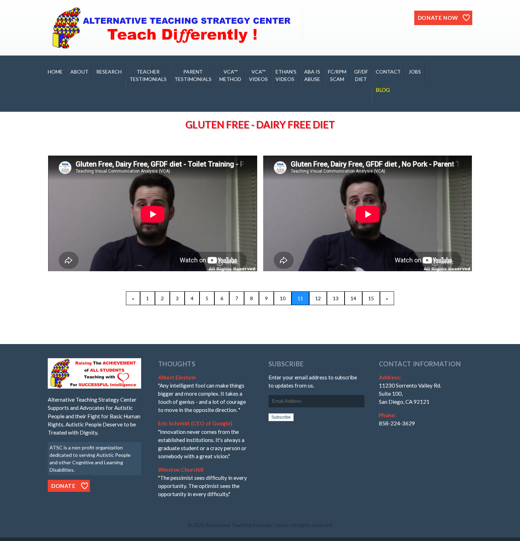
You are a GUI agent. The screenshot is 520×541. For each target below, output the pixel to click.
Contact (388, 72)
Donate (63, 486)
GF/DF (361, 75)
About (79, 72)
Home (55, 72)
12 (318, 298)
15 (371, 298)
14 (353, 298)
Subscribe (281, 417)
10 (282, 298)
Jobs (415, 72)
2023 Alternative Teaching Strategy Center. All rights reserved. (263, 525)
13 (336, 298)
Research (109, 72)
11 (300, 298)
